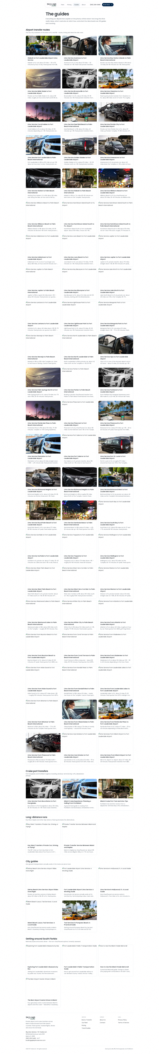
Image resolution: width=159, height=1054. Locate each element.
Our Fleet (85, 1023)
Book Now (106, 5)
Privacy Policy (122, 1020)
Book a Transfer (87, 1020)
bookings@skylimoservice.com (35, 1040)
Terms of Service (123, 1023)
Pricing (69, 5)
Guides (76, 5)
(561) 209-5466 (95, 5)
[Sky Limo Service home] (51, 4)
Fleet (62, 5)
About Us (103, 1020)
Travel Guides (86, 1028)
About (84, 5)
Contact (102, 1023)
